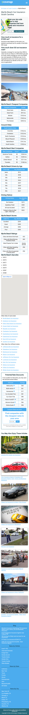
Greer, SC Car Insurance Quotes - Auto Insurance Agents (12, 642)
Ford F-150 (5, 648)
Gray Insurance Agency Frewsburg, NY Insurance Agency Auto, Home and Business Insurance (13, 478)
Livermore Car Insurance (10, 359)
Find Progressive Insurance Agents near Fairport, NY (13, 633)
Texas (3, 673)
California (4, 669)
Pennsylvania (5, 679)
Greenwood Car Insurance (10, 336)
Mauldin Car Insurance (9, 328)
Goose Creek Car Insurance (10, 326)
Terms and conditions (20, 710)
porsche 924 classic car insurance (10, 455)
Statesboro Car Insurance (10, 349)
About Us (5, 710)
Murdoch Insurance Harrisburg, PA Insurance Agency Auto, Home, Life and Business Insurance (14, 629)
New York (4, 671)
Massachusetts (6, 683)
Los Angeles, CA (6, 693)
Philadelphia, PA (6, 702)
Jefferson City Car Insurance (11, 357)
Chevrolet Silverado (7, 650)
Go (17, 421)
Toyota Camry (6, 657)
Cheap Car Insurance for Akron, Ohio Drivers (13, 502)
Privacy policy (11, 710)
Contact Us (14, 711)
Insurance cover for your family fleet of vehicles (12, 569)
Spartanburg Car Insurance (10, 334)
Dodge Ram (5, 653)
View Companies (19, 31)
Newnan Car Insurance (7, 546)
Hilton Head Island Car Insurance (12, 323)
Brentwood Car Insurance (10, 352)
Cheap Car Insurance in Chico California (12, 592)
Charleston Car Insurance (10, 331)
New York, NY (5, 691)
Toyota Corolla (6, 661)
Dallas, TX (4, 699)
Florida (4, 675)
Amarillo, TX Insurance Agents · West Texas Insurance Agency (13, 615)
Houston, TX (5, 704)
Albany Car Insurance (9, 354)
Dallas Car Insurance (9, 367)
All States (4, 8)
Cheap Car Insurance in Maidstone (11, 524)
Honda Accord (6, 655)
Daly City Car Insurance (9, 362)
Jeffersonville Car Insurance (11, 347)
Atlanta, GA (5, 706)
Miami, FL (4, 697)
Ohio (3, 681)
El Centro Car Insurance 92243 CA (11, 639)
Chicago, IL (5, 695)
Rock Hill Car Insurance (9, 339)
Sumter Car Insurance (9, 341)
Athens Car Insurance (9, 365)
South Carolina (12, 8)
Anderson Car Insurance (9, 321)
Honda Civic (5, 659)
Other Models (5, 663)
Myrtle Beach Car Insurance (10, 318)
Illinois (3, 677)
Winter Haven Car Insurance (11, 370)
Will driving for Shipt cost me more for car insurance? (13, 636)
